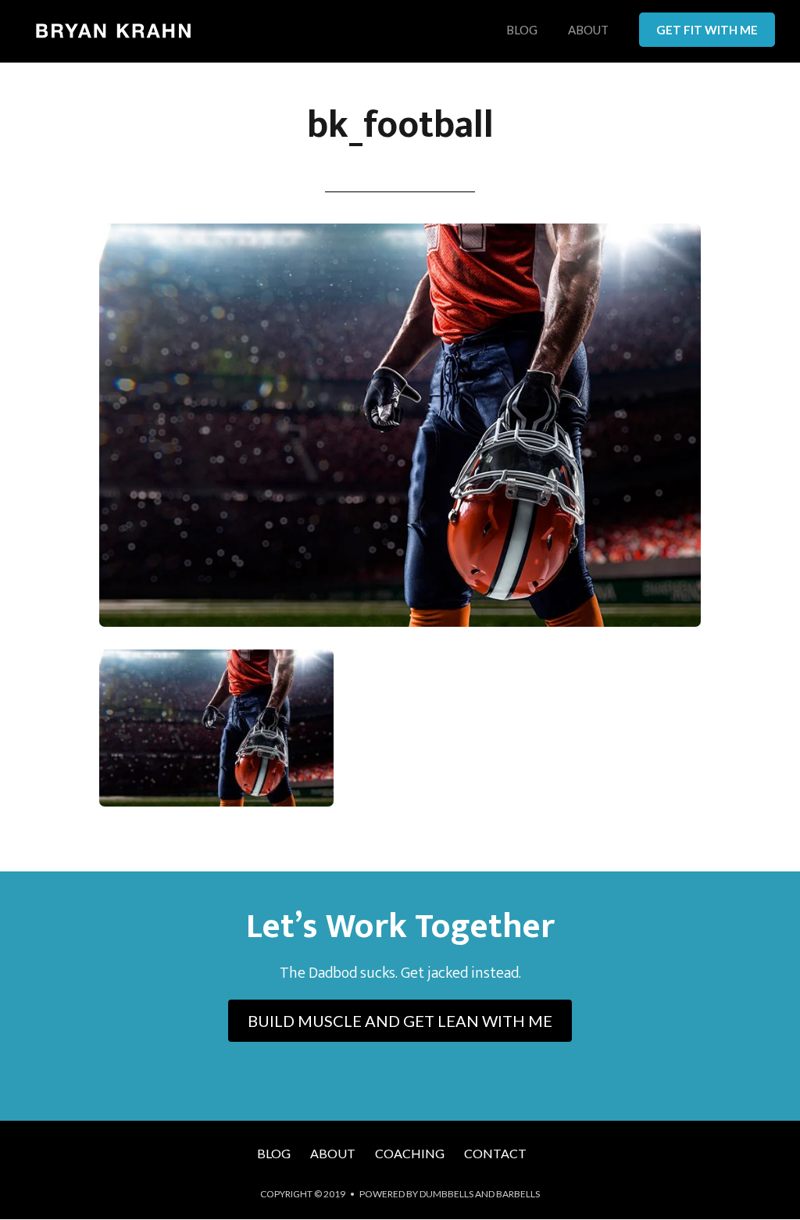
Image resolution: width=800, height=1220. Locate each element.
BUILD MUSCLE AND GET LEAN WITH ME (400, 1020)
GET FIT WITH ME (707, 30)
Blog (522, 30)
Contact (495, 1153)
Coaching (410, 1153)
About (588, 30)
